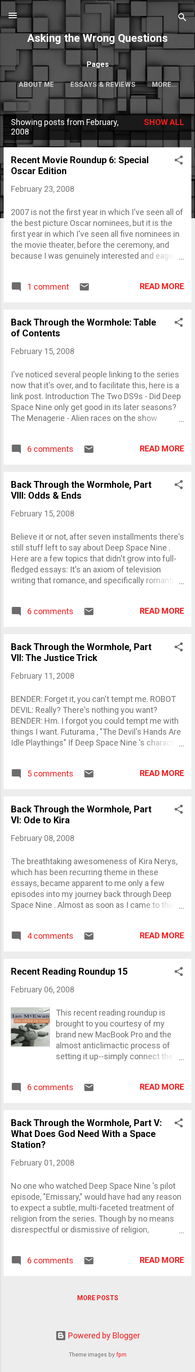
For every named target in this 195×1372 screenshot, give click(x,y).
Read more (162, 286)
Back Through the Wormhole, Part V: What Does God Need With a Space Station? (86, 1133)
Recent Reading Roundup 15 (69, 971)
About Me (36, 84)
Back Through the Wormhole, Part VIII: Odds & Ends (81, 490)
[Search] (182, 18)
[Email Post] (84, 289)
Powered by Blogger (103, 1335)
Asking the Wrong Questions (97, 38)
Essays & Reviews (103, 84)
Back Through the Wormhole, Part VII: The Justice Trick (81, 652)
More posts (97, 1298)
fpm (121, 1354)
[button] (178, 161)
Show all (164, 122)
